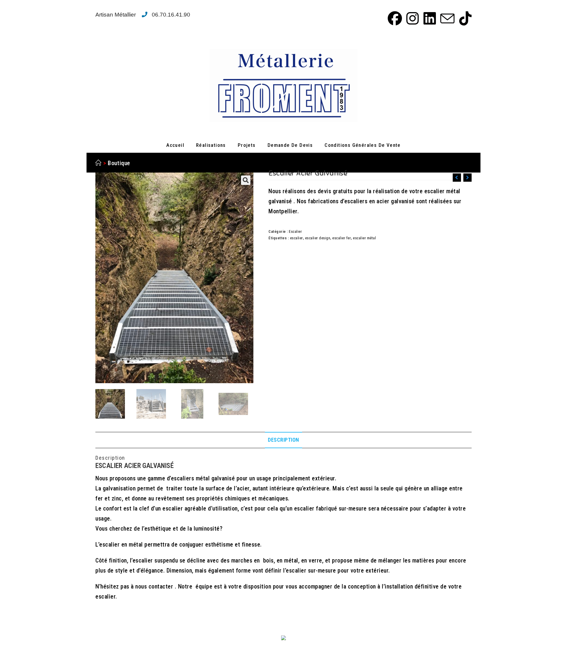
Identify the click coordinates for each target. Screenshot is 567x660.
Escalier (295, 231)
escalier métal (364, 238)
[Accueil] (98, 163)
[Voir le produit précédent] (457, 177)
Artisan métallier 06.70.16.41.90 (142, 15)
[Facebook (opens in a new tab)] (393, 18)
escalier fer (341, 238)
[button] (245, 180)
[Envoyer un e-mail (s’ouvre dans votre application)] (446, 18)
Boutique (119, 163)
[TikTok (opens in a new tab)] (464, 18)
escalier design (317, 238)
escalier (296, 238)
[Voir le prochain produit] (467, 177)
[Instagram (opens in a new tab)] (411, 18)
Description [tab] (283, 440)
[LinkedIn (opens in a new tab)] (428, 18)
